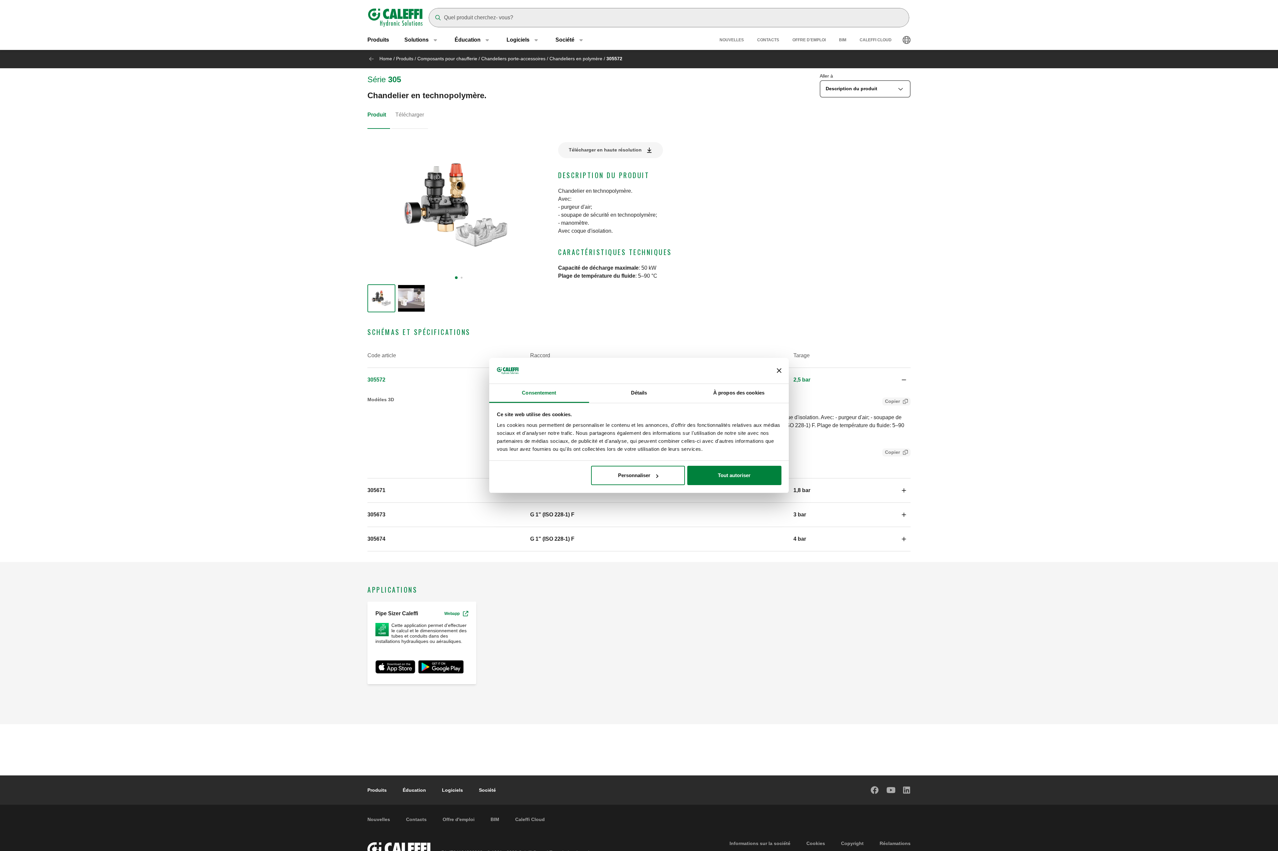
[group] (381, 298)
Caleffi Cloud (876, 40)
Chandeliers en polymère (575, 58)
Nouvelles (732, 40)
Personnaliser (634, 475)
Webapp (452, 613)
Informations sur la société (760, 843)
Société (487, 790)
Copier (892, 401)
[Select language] (907, 40)
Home (385, 58)
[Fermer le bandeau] (779, 371)
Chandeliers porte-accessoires (513, 58)
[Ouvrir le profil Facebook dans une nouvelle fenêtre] (875, 790)
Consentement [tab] (539, 393)
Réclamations (895, 843)
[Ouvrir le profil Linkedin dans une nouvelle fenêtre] (907, 790)
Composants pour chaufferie (447, 58)
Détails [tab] (639, 393)
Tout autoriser (734, 475)
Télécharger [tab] (409, 115)
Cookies (815, 843)
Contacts (768, 40)
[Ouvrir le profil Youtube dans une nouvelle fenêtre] (891, 790)
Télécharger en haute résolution (605, 149)
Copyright (852, 843)
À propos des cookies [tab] (738, 393)
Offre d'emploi (809, 40)
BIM (842, 40)
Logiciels (452, 790)
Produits (378, 40)
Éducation (414, 790)
